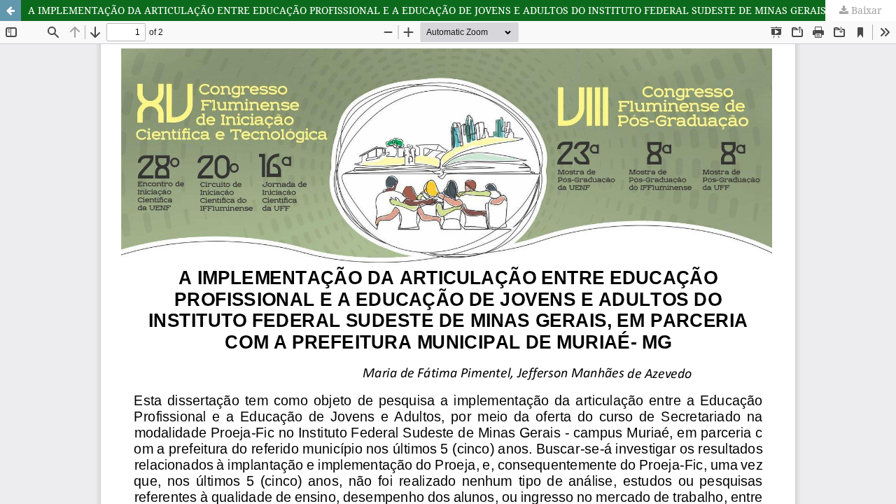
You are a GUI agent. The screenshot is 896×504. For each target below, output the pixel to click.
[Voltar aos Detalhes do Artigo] (10, 10)
